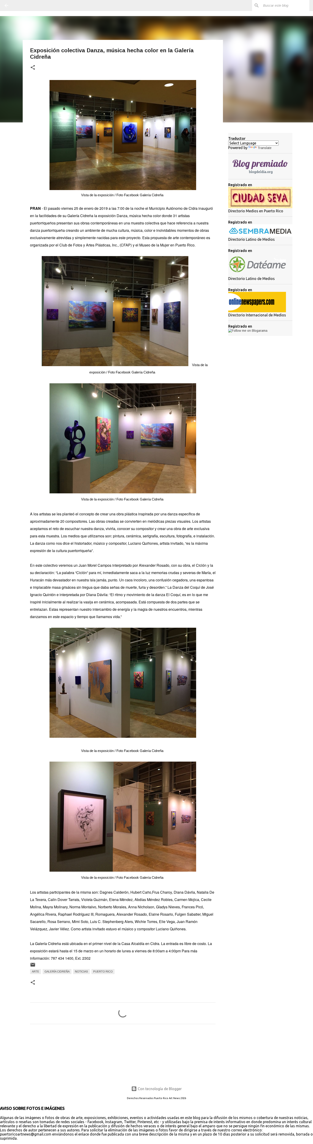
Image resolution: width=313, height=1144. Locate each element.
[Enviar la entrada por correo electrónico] (33, 966)
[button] (33, 68)
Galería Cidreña (57, 971)
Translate (265, 148)
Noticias (81, 971)
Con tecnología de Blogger (159, 1089)
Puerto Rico (103, 971)
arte (35, 971)
